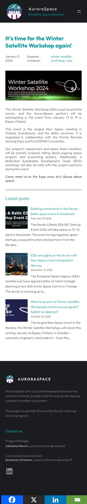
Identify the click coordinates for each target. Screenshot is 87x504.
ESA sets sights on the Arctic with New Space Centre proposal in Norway (54, 260)
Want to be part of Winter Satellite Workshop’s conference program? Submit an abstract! (55, 307)
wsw (69, 61)
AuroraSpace (43, 8)
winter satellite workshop (61, 58)
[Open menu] (79, 11)
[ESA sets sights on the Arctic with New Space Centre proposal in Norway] (16, 265)
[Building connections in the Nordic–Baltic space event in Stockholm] (16, 218)
